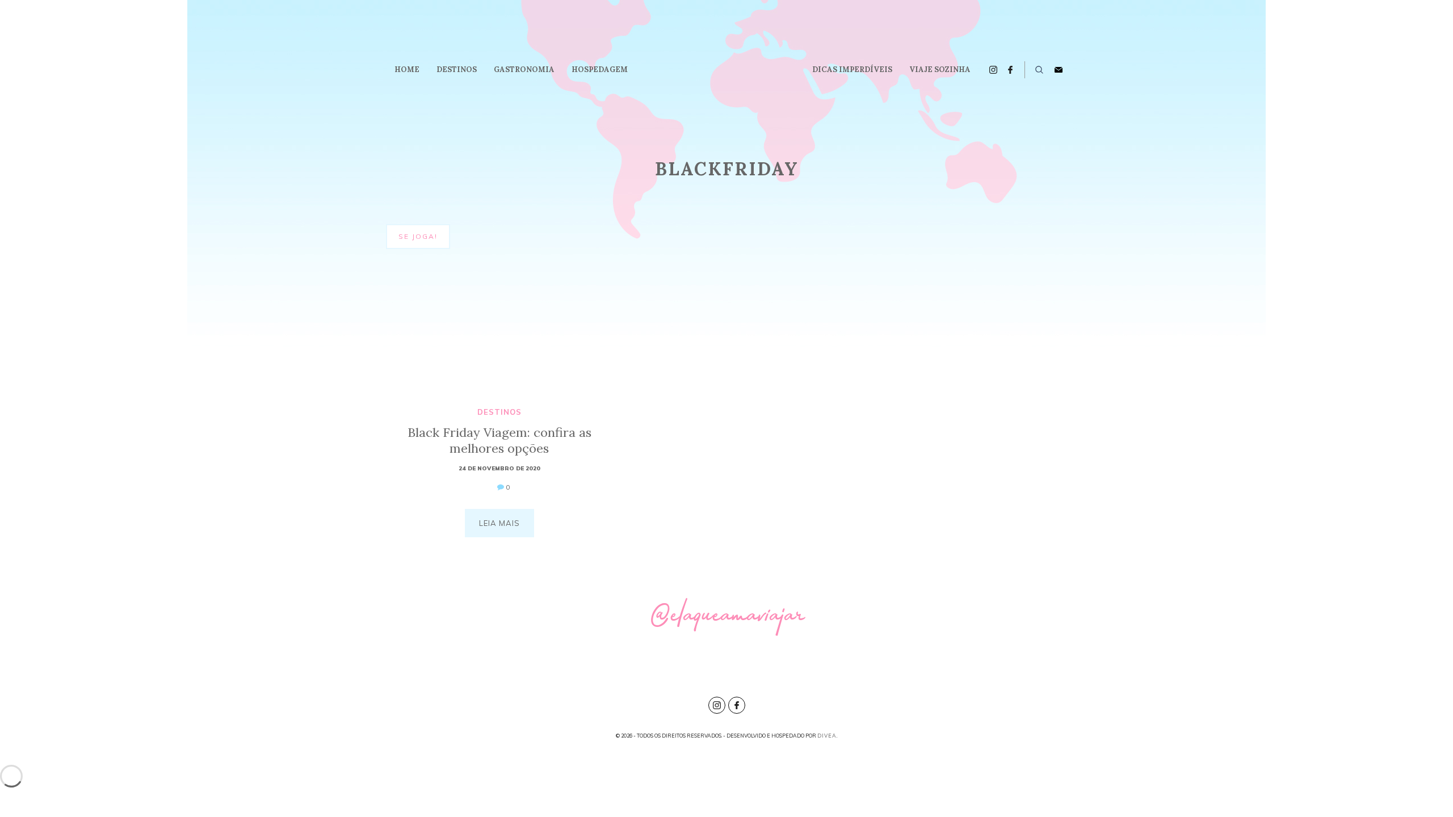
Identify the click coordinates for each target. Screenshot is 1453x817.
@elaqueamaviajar (727, 619)
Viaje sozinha (940, 69)
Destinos (456, 69)
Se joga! (418, 236)
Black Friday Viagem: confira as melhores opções (499, 440)
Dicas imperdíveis (852, 69)
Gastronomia (524, 69)
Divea (827, 735)
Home (406, 69)
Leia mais (499, 523)
